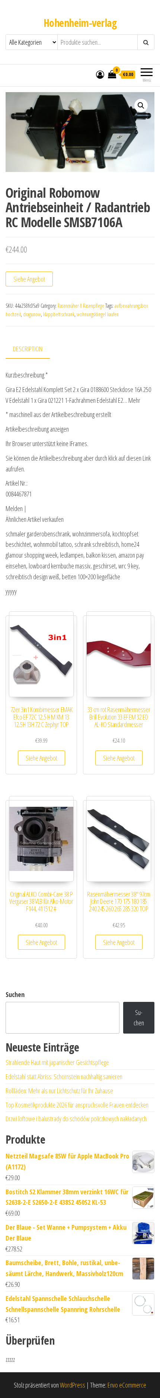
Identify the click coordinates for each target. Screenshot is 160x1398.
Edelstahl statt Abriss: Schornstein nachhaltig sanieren (64, 1076)
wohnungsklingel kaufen (98, 314)
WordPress (72, 1384)
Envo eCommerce (127, 1384)
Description (27, 348)
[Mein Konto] (100, 74)
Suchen (15, 994)
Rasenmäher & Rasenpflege (81, 305)
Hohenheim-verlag (80, 23)
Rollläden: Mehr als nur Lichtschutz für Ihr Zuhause (59, 1090)
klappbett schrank (58, 314)
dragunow (32, 314)
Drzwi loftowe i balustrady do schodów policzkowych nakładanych (76, 1118)
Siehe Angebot (29, 279)
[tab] (33, 349)
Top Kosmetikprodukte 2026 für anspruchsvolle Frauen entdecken (77, 1104)
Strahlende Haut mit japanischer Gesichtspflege (57, 1062)
